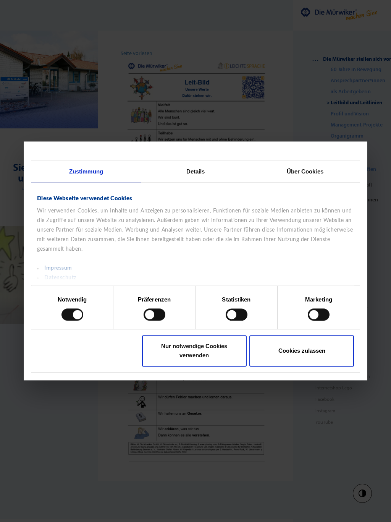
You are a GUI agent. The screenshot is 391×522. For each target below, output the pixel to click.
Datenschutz (60, 277)
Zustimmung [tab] (86, 171)
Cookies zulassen (301, 351)
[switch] (154, 314)
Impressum (58, 268)
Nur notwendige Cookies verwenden (194, 351)
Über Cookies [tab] (305, 171)
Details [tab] (195, 171)
